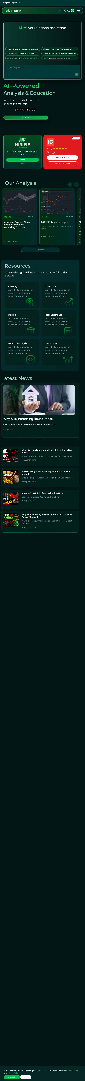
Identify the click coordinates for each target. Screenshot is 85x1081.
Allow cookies (11, 1077)
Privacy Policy (13, 1073)
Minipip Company (10, 3)
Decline (26, 1077)
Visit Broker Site (62, 157)
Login (22, 163)
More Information (62, 163)
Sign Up (22, 160)
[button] (69, 184)
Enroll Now (25, 117)
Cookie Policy (72, 1070)
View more (40, 250)
